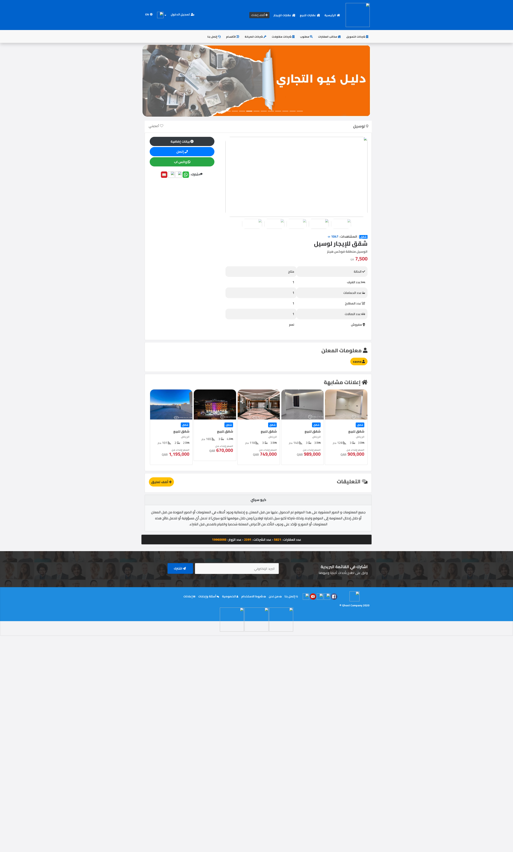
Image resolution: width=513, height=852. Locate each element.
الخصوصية (229, 596)
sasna (357, 361)
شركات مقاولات (282, 36)
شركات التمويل (356, 36)
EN (147, 14)
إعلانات (188, 596)
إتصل (180, 152)
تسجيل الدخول (180, 14)
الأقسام (231, 36)
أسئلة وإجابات (207, 596)
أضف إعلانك (258, 15)
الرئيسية (330, 15)
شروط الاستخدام (252, 596)
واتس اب (181, 162)
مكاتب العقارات (328, 36)
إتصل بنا (212, 36)
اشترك (178, 568)
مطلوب (305, 36)
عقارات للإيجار (283, 15)
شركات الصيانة (254, 36)
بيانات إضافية (180, 141)
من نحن (274, 596)
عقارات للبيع (308, 15)
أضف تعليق (160, 482)
